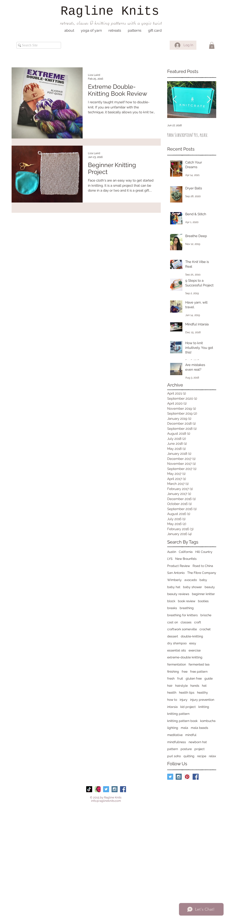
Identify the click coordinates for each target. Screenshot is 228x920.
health (171, 692)
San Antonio (176, 573)
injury (183, 699)
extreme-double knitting (184, 657)
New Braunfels (186, 558)
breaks (172, 608)
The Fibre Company (201, 573)
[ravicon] (98, 789)
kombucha (208, 721)
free (184, 671)
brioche (205, 615)
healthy (202, 692)
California (186, 552)
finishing (173, 671)
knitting (203, 707)
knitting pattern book (182, 721)
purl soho (174, 756)
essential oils (176, 650)
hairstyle (181, 685)
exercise (195, 650)
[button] (69, 30)
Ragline (87, 11)
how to (172, 699)
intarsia (172, 707)
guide (208, 678)
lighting (172, 728)
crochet (205, 629)
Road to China (203, 566)
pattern (172, 749)
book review (186, 601)
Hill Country (203, 552)
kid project (188, 707)
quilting (188, 756)
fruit (180, 678)
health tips (186, 692)
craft (197, 622)
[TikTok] (89, 789)
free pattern (199, 671)
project (199, 749)
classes (186, 622)
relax (212, 756)
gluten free (194, 678)
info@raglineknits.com (106, 800)
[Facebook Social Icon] (196, 777)
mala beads (199, 728)
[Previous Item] (174, 99)
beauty (210, 587)
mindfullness (176, 742)
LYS (170, 558)
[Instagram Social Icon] (179, 777)
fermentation (176, 664)
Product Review (178, 566)
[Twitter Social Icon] (170, 777)
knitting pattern (178, 713)
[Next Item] (209, 99)
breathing (187, 608)
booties (203, 601)
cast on (172, 622)
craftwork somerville (182, 629)
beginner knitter (203, 594)
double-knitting (192, 636)
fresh (171, 678)
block (171, 601)
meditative (175, 735)
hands (194, 685)
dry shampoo (177, 643)
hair (170, 685)
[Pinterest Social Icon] (187, 777)
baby (203, 580)
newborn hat (198, 742)
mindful (190, 735)
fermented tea (199, 664)
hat (204, 685)
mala (184, 728)
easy (192, 643)
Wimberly (174, 580)
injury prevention (202, 699)
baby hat (173, 587)
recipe (201, 756)
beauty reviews (178, 594)
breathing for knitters (182, 615)
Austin (171, 552)
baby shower (192, 587)
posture (186, 749)
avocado (190, 580)
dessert (172, 636)
